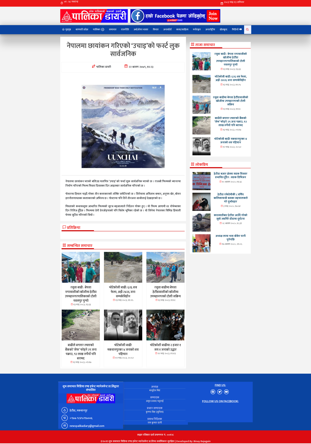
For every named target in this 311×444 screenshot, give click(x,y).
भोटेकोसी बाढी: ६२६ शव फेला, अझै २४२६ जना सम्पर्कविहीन (231, 78)
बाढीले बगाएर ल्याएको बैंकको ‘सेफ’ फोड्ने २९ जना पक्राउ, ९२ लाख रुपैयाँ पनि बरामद (230, 122)
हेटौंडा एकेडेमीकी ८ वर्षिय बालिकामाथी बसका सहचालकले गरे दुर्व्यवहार (231, 198)
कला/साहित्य (182, 29)
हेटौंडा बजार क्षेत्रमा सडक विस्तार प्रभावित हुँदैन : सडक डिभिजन (230, 175)
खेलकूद (223, 29)
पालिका (96, 29)
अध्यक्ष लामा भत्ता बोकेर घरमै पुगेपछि (231, 238)
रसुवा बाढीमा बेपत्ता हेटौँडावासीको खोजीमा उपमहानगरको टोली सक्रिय (230, 101)
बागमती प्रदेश (82, 29)
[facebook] (175, 16)
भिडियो (235, 29)
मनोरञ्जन (197, 29)
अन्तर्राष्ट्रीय (210, 29)
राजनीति (125, 29)
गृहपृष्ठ (68, 29)
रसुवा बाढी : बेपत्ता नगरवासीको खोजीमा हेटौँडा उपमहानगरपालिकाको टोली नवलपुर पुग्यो (230, 59)
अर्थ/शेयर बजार (141, 29)
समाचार (112, 29)
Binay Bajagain (202, 441)
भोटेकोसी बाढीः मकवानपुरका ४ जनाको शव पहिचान (230, 140)
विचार (156, 29)
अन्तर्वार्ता (167, 29)
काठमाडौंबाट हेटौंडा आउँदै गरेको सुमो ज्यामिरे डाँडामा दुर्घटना (230, 217)
